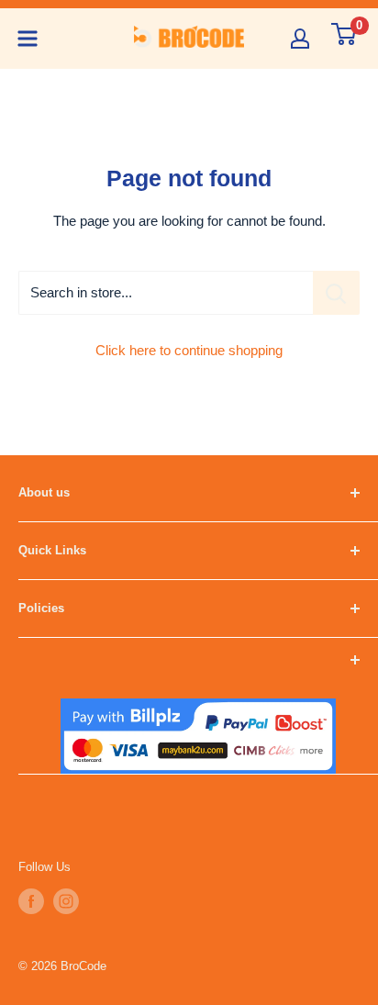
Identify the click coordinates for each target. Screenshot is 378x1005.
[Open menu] (27, 38)
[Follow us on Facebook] (31, 901)
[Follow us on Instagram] (66, 901)
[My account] (300, 38)
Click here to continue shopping (189, 350)
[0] (344, 34)
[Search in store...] (336, 293)
